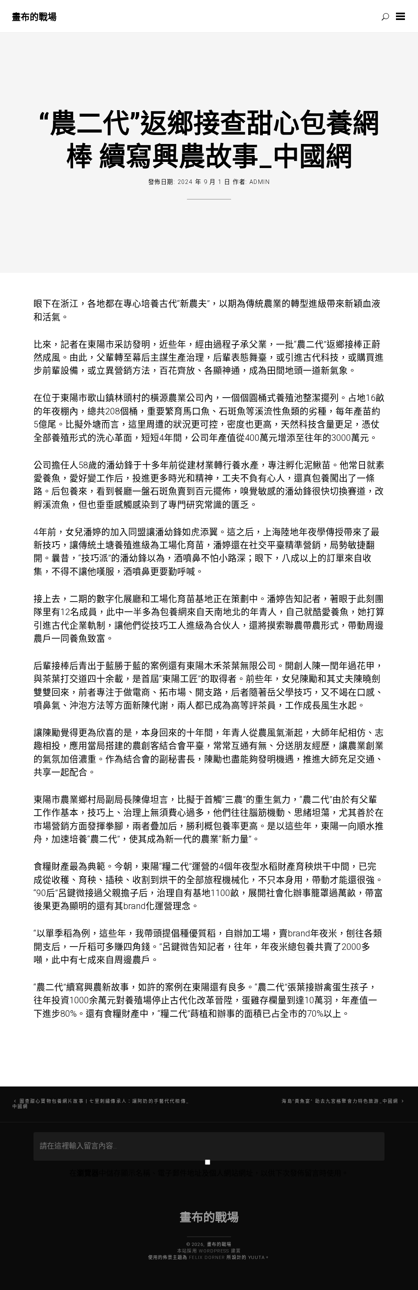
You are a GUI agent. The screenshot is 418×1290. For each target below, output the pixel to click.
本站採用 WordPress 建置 (208, 1251)
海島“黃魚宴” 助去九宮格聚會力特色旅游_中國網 (340, 1101)
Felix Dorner (207, 1257)
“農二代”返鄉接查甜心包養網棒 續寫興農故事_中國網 (209, 139)
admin (259, 182)
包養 (321, 478)
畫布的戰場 (34, 16)
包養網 (173, 612)
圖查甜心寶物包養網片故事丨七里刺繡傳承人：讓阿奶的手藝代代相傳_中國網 (100, 1104)
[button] (402, 16)
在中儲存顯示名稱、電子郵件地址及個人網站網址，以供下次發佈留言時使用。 (209, 1173)
